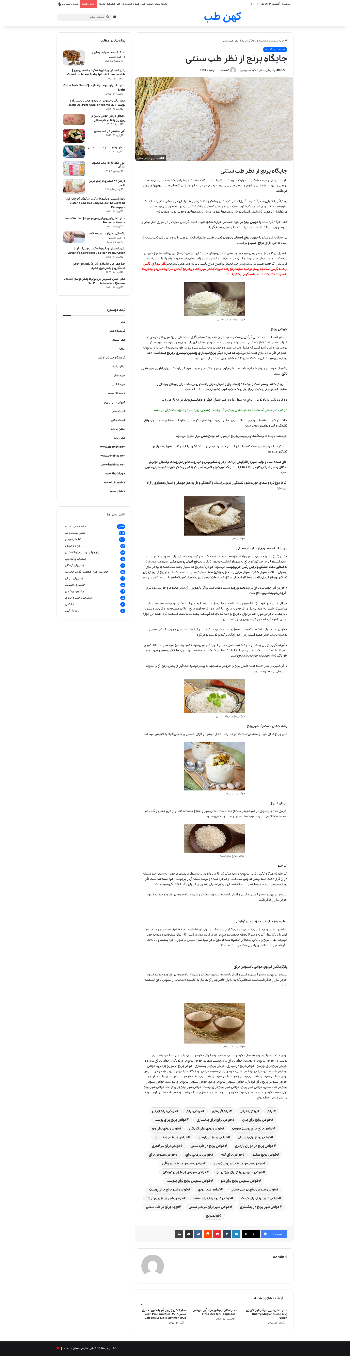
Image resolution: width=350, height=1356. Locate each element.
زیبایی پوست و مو (75, 533)
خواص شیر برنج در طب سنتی (209, 1207)
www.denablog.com (112, 456)
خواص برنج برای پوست (171, 1120)
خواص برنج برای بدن (256, 1120)
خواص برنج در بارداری (213, 1137)
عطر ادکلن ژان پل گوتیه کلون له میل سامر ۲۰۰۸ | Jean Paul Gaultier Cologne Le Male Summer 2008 (164, 1314)
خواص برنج (194, 1111)
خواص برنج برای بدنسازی (214, 1120)
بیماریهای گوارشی (75, 559)
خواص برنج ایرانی (164, 1111)
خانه (282, 41)
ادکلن (122, 349)
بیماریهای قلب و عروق (78, 598)
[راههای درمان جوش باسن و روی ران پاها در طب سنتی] (74, 119)
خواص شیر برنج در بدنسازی (260, 1207)
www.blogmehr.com (112, 447)
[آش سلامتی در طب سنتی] (74, 136)
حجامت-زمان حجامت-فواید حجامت (87, 572)
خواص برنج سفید (264, 1154)
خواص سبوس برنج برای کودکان (185, 1172)
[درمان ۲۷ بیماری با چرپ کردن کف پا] (74, 186)
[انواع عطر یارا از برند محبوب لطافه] (74, 168)
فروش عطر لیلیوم (114, 402)
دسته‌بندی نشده (267, 41)
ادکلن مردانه (118, 429)
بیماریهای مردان (74, 578)
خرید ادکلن (118, 384)
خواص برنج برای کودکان (205, 1128)
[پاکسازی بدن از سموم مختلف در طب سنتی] (74, 237)
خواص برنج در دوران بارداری (254, 1146)
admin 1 (225, 70)
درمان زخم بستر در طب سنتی (106, 147)
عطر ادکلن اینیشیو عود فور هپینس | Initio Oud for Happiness (215, 1312)
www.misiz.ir (117, 491)
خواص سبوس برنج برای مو (240, 1180)
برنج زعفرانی (248, 1111)
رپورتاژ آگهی (72, 611)
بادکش (69, 604)
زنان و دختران (73, 546)
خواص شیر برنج (209, 1189)
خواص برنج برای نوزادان (254, 1137)
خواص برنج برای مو (165, 1128)
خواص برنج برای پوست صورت (253, 1128)
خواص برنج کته (231, 1154)
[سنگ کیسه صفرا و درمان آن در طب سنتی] (74, 57)
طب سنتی (271, 410)
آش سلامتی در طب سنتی (109, 131)
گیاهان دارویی (73, 539)
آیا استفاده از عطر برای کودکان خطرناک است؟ (125, 4)
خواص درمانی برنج (198, 1154)
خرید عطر (119, 375)
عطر (122, 322)
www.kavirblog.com (113, 465)
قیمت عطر (118, 411)
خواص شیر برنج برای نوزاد (165, 1198)
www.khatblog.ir (115, 474)
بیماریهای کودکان (75, 565)
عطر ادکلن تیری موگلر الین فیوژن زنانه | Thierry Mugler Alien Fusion (266, 1314)
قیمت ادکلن (118, 420)
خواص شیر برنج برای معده (212, 1198)
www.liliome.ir (116, 393)
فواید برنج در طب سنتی (162, 1207)
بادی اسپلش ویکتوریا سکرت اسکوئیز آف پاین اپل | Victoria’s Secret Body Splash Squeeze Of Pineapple (95, 203)
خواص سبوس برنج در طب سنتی (253, 1189)
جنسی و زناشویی (75, 585)
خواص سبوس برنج (161, 1154)
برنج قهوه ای (221, 1111)
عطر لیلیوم (118, 340)
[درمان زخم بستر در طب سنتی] (74, 151)
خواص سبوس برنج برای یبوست (188, 1180)
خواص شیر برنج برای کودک (260, 1198)
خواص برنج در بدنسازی (171, 1137)
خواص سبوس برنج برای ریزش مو (240, 1172)
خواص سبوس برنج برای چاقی (183, 1163)
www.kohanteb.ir (114, 482)
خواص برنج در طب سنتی (207, 1146)
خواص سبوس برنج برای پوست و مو (238, 1163)
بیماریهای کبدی (74, 591)
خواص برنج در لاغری (166, 1146)
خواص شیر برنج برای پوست (168, 1189)
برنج (264, 206)
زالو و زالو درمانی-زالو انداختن (82, 552)
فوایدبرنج (213, 1215)
